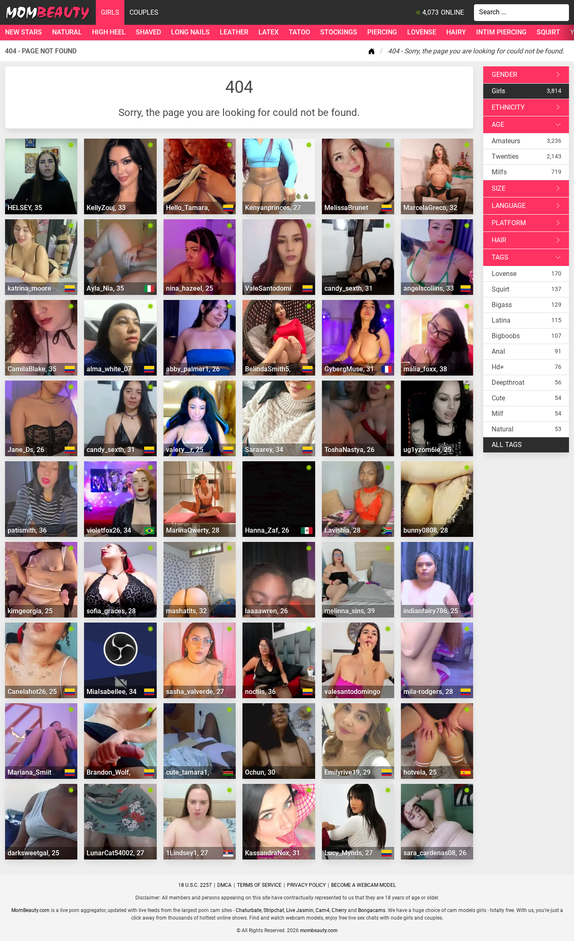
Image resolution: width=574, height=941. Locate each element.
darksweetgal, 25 (33, 853)
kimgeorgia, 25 (30, 611)
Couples (143, 12)
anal (498, 351)
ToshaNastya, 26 (349, 450)
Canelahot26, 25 (32, 692)
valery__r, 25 (184, 450)
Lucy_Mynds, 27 (348, 853)
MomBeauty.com (30, 910)
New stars (23, 32)
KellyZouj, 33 (106, 208)
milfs (499, 172)
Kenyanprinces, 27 (273, 208)
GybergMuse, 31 (349, 369)
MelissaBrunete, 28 (353, 208)
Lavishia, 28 (342, 530)
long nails (190, 32)
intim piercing (501, 32)
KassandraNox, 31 (272, 853)
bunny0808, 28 (425, 530)
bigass (502, 305)
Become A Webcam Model (363, 885)
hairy (456, 32)
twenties (505, 156)
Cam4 (322, 910)
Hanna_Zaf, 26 (267, 530)
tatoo (299, 32)
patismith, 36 (27, 530)
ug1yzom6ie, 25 (427, 450)
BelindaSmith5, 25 (272, 369)
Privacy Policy (306, 885)
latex (268, 32)
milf (497, 414)
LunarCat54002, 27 (115, 853)
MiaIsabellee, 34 (112, 692)
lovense (421, 32)
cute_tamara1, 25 (192, 772)
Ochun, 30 (260, 772)
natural (67, 32)
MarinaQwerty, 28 (192, 530)
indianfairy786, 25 (430, 611)
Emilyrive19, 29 (347, 772)
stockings (338, 32)
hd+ (498, 367)
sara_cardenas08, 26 (434, 853)
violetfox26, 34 (109, 530)
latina (501, 320)
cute (498, 398)
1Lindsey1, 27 (187, 853)
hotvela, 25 (420, 772)
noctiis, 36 (260, 692)
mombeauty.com (318, 930)
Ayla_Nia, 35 (105, 288)
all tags (507, 445)
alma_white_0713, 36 (118, 369)
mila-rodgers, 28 (428, 692)
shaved (148, 32)
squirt (548, 32)
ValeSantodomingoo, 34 (281, 288)
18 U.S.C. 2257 (195, 885)
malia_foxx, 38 (425, 369)
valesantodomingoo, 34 (359, 692)
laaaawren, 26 (266, 611)
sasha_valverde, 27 (195, 692)
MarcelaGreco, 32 (430, 208)
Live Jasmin (299, 910)
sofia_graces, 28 (111, 611)
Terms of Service (259, 885)
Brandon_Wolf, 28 (113, 772)
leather (234, 32)
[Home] (373, 51)
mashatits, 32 (186, 611)
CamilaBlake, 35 (32, 369)
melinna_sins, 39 (349, 611)
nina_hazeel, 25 (189, 288)
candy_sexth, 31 (348, 288)
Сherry (339, 910)
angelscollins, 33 (428, 288)
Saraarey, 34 (264, 450)
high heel (109, 32)
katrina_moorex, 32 (37, 288)
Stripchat (273, 910)
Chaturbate (248, 910)
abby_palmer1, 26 (193, 369)
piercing (382, 32)
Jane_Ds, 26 (26, 450)
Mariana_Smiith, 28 (37, 772)
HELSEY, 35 (25, 208)
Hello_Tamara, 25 (192, 208)
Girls (110, 12)
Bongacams (371, 910)
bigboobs (506, 336)
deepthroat (508, 382)
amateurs (506, 141)
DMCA (224, 885)
